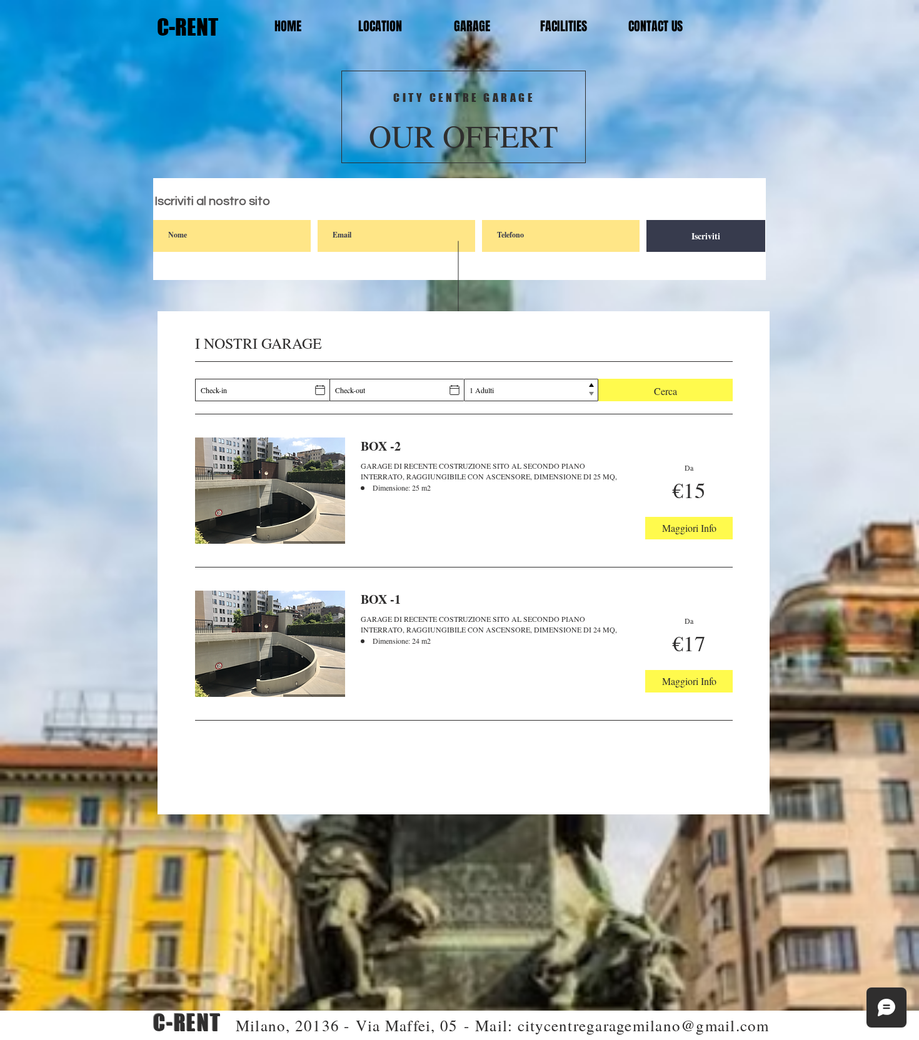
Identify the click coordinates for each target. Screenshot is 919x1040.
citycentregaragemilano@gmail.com (644, 1025)
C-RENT (185, 27)
